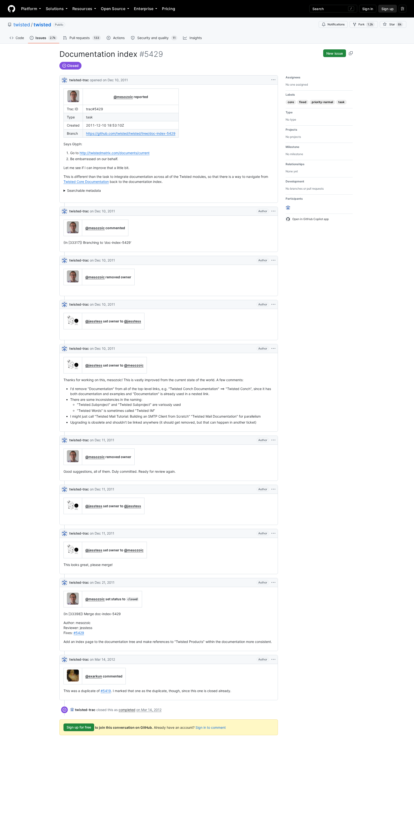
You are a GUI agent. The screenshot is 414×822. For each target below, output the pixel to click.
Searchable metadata (84, 190)
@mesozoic (123, 97)
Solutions (55, 8)
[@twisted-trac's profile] (64, 79)
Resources (82, 8)
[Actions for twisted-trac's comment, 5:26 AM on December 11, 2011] (273, 533)
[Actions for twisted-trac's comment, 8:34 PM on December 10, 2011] (273, 304)
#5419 (106, 691)
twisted (21, 25)
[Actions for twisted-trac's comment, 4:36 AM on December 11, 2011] (273, 440)
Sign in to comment (211, 727)
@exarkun (93, 676)
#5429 (79, 633)
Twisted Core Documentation (86, 182)
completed (127, 710)
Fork (365, 24)
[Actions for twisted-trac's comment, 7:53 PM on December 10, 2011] (273, 260)
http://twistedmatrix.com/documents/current (115, 153)
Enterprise (143, 8)
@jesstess (93, 321)
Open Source (113, 8)
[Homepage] (11, 8)
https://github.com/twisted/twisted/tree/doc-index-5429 (130, 133)
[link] (82, 709)
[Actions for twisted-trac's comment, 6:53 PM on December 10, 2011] (273, 211)
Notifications (336, 24)
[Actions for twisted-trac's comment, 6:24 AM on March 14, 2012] (273, 659)
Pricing (168, 8)
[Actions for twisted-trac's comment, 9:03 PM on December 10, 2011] (273, 348)
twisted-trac (79, 80)
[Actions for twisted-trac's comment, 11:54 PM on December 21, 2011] (273, 582)
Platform (29, 8)
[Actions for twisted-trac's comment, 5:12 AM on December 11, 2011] (273, 489)
